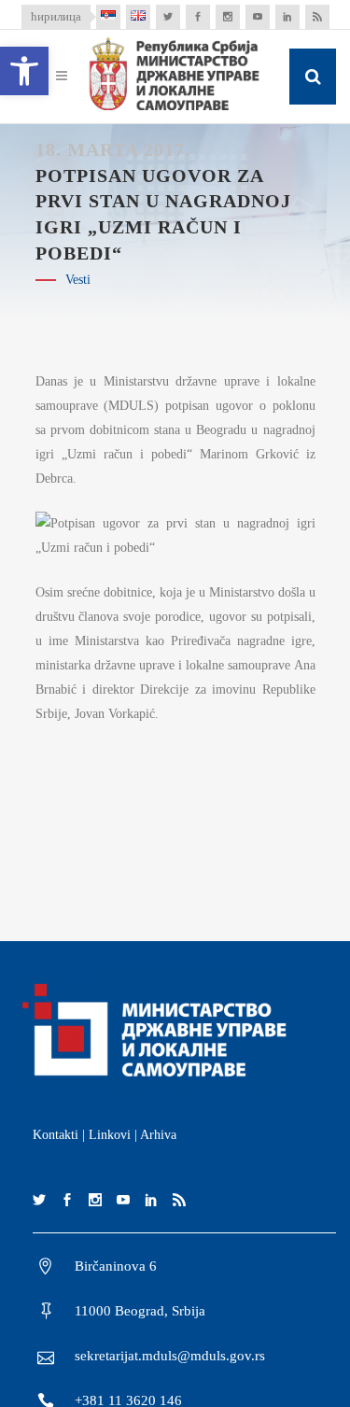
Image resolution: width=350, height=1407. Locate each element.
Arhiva (158, 1135)
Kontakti (55, 1135)
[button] (24, 71)
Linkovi (110, 1135)
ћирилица (56, 16)
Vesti (78, 280)
